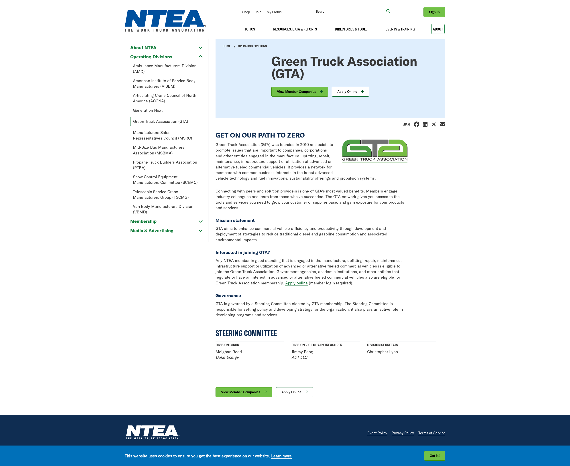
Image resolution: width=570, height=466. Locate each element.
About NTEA (143, 47)
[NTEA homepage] (165, 30)
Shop (246, 12)
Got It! (435, 456)
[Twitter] (433, 124)
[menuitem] (246, 12)
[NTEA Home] (152, 433)
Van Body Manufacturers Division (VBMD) (163, 209)
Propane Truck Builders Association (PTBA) (165, 165)
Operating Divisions (151, 56)
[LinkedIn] (425, 124)
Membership (143, 221)
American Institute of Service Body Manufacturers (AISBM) (164, 83)
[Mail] (442, 124)
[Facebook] (416, 124)
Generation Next (148, 110)
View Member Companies (297, 91)
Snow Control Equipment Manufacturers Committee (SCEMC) (165, 179)
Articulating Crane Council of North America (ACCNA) (164, 98)
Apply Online (347, 91)
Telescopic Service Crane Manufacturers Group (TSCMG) (161, 194)
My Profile (274, 12)
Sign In (434, 12)
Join (258, 12)
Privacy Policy (403, 433)
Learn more (281, 455)
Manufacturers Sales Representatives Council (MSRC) (162, 135)
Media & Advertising (151, 230)
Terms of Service (431, 433)
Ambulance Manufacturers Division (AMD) (164, 68)
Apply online (296, 283)
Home (227, 46)
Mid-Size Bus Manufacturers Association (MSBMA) (158, 150)
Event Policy (377, 433)
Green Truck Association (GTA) (160, 121)
